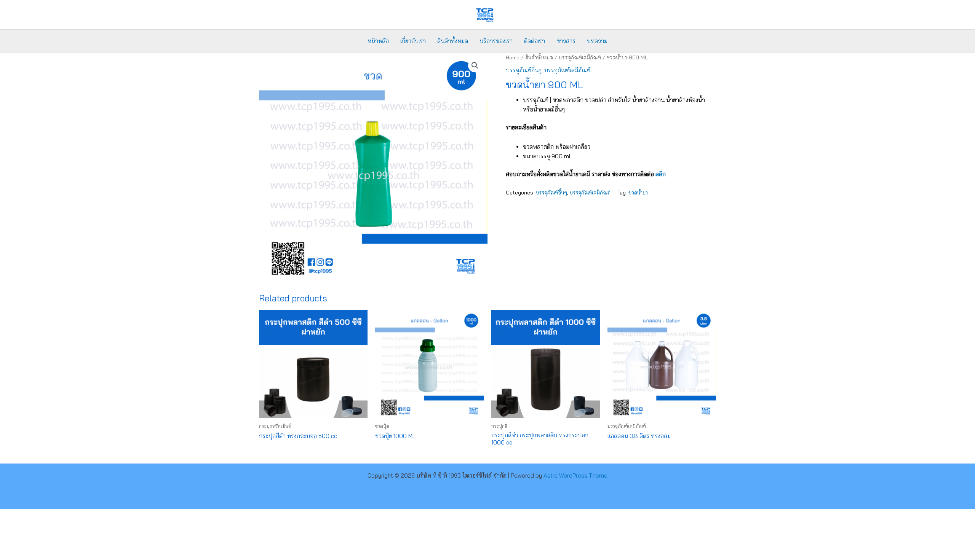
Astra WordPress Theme (575, 475)
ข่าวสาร (565, 41)
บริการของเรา (496, 41)
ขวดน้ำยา (638, 192)
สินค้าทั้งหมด (452, 41)
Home (512, 57)
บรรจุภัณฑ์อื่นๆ (524, 70)
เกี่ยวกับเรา (413, 41)
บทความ (597, 41)
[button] (475, 65)
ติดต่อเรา (534, 41)
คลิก (660, 174)
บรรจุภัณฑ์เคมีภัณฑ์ (580, 57)
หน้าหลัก (378, 41)
